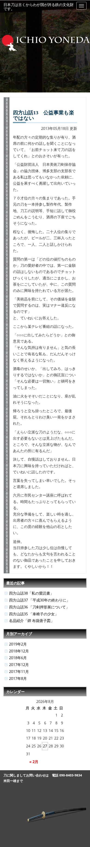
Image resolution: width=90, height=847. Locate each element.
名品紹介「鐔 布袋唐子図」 (31, 620)
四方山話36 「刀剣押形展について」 (39, 607)
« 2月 (33, 761)
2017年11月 (19, 671)
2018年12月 (19, 651)
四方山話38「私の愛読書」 (31, 593)
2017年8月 (18, 678)
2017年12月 (19, 664)
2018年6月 (18, 657)
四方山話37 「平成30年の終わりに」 (39, 600)
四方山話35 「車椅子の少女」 (33, 613)
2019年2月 (18, 644)
